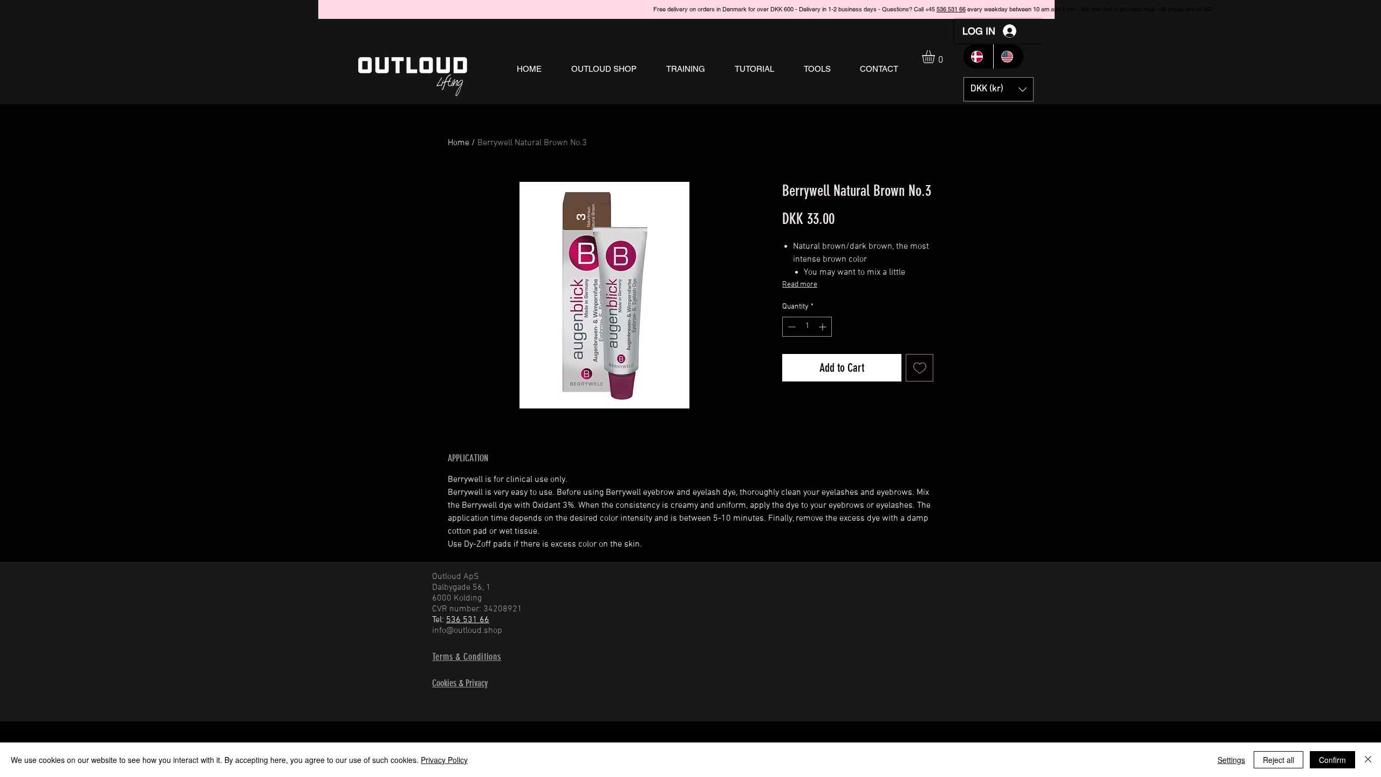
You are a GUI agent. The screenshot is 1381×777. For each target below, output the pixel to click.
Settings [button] (1231, 759)
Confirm (1332, 759)
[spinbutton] (807, 326)
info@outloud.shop (467, 630)
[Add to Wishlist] (919, 367)
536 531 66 (973, 9)
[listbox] (998, 89)
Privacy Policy (444, 759)
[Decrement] (790, 326)
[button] (604, 69)
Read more (799, 284)
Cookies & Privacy (460, 683)
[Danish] (978, 56)
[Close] (1368, 759)
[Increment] (823, 326)
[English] (1008, 56)
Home (458, 143)
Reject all (1278, 759)
